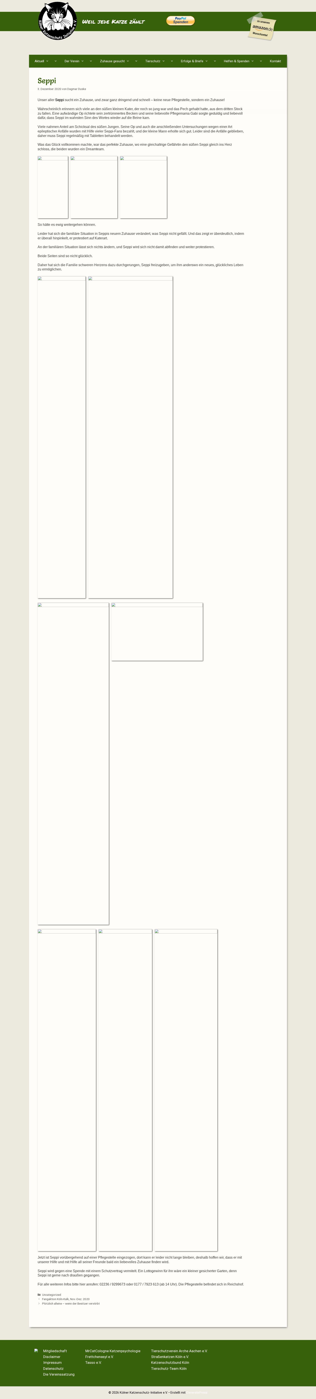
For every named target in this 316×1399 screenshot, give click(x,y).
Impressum (52, 1362)
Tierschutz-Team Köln (169, 1368)
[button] (56, 61)
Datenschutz (53, 1368)
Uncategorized (51, 1294)
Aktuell (39, 61)
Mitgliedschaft (55, 1351)
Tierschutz (152, 61)
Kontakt (275, 61)
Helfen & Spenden (236, 61)
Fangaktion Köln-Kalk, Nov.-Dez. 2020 (66, 1299)
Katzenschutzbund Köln (170, 1362)
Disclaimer (51, 1357)
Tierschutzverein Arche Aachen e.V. (179, 1351)
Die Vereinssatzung (59, 1374)
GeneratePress (196, 1392)
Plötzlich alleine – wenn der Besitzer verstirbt (71, 1303)
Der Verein (72, 61)
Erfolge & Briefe (192, 61)
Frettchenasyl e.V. (99, 1357)
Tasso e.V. (93, 1362)
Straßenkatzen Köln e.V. (170, 1357)
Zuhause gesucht (112, 61)
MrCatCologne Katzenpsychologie (112, 1351)
